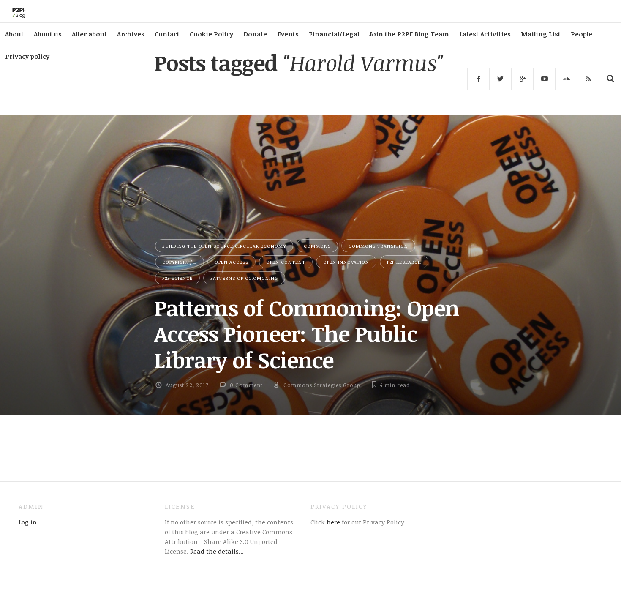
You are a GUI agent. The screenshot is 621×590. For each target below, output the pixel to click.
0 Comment (246, 385)
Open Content (285, 262)
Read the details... (217, 551)
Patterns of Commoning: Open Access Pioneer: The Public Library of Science (306, 333)
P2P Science (177, 278)
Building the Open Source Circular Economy (224, 246)
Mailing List (541, 34)
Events (288, 34)
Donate (255, 34)
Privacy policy (27, 56)
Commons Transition (378, 246)
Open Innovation (346, 262)
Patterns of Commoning (244, 278)
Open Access (231, 262)
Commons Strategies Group (321, 385)
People (581, 34)
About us (48, 34)
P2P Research (404, 262)
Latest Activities (485, 34)
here (332, 522)
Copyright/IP (179, 262)
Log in (28, 522)
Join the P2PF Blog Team (409, 34)
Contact (167, 34)
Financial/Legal (334, 34)
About (14, 34)
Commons (317, 246)
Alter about (89, 34)
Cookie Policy (211, 34)
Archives (130, 34)
